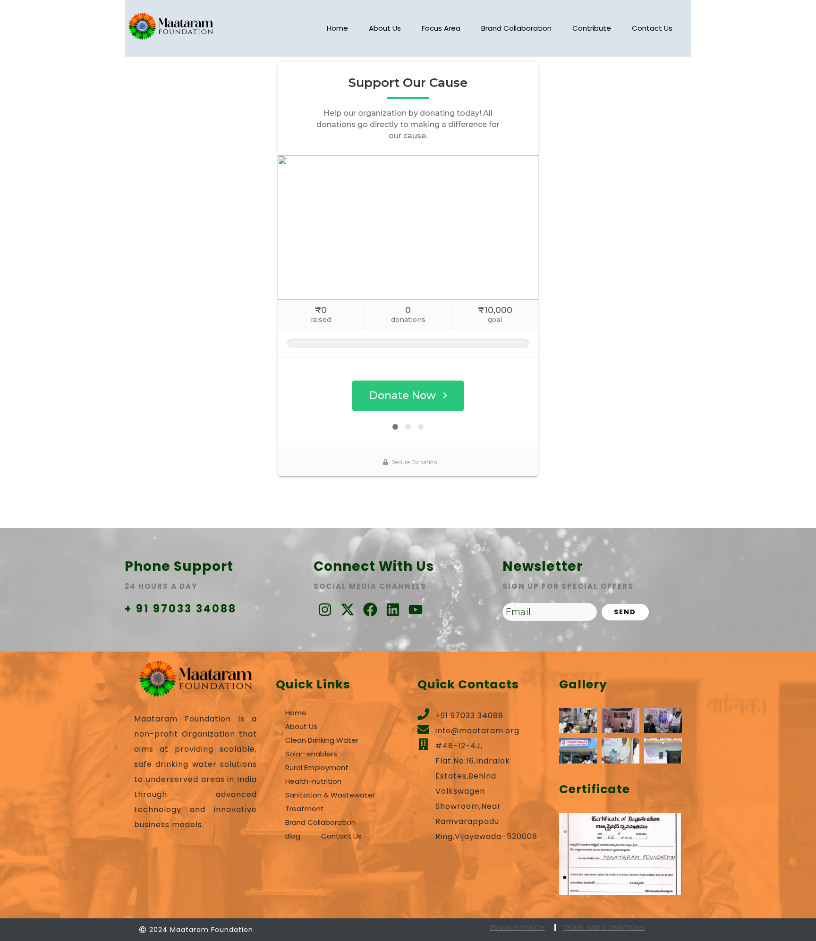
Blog (292, 836)
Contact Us (652, 28)
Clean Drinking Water (321, 740)
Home (337, 28)
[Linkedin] (393, 609)
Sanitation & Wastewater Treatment (330, 802)
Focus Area (441, 28)
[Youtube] (415, 609)
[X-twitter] (347, 609)
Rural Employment (316, 767)
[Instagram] (325, 609)
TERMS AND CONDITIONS (604, 928)
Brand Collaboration (516, 28)
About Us (385, 28)
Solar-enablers (311, 754)
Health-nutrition (313, 781)
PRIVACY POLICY (517, 928)
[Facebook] (370, 609)
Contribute (591, 28)
